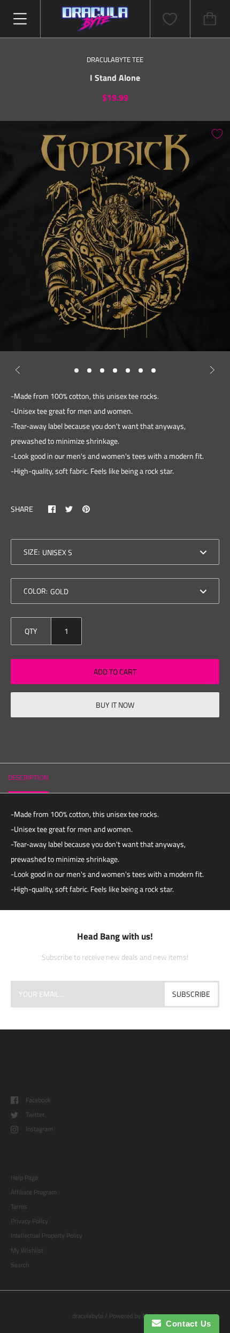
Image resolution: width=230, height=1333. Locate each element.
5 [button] (128, 370)
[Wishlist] (170, 19)
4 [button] (115, 370)
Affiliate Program (34, 1192)
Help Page (24, 1177)
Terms (19, 1206)
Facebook (38, 1100)
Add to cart (115, 671)
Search (20, 1265)
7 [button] (153, 370)
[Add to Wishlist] (217, 134)
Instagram (39, 1129)
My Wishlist (27, 1250)
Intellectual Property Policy (46, 1235)
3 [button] (102, 370)
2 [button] (89, 370)
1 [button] (76, 370)
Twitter (35, 1114)
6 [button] (141, 370)
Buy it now (115, 704)
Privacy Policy (29, 1221)
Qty (31, 631)
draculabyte (87, 1316)
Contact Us (186, 1323)
